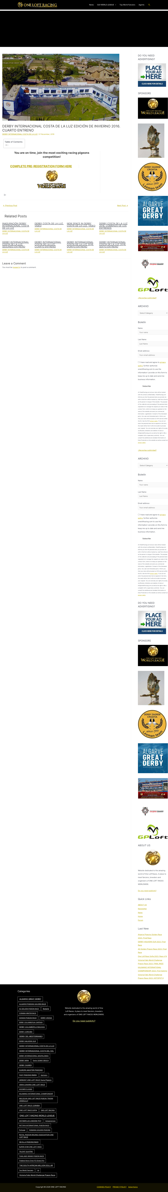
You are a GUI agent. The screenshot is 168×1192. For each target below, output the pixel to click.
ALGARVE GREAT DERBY (30, 999)
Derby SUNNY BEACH (41, 1060)
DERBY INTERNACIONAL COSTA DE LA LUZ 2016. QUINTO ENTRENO (80, 244)
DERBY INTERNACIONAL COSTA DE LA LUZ (19, 134)
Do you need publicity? (147, 891)
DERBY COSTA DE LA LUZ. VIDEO (49, 224)
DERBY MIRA (24, 1060)
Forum (140, 920)
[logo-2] (153, 264)
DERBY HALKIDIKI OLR (27, 1041)
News (140, 913)
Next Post (122, 205)
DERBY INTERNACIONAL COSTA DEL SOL (36, 1051)
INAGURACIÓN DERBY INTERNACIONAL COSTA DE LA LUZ (15, 225)
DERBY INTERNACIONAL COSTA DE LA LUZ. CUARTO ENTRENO (48, 244)
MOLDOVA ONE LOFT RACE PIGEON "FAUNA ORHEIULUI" (36, 1099)
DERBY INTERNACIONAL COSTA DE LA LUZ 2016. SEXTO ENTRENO (112, 244)
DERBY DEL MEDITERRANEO (31, 1036)
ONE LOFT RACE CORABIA (29, 1105)
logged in (16, 267)
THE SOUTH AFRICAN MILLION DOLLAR (36, 1165)
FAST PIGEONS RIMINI (28, 1075)
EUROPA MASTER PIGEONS (31, 1070)
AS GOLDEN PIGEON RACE (29, 1009)
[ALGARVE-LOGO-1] (153, 211)
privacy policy (154, 421)
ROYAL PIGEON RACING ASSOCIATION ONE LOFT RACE (36, 1136)
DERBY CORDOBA (25, 1032)
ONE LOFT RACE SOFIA (28, 1110)
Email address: (144, 351)
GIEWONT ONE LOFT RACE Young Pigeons (35, 1080)
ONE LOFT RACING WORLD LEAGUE (37, 1115)
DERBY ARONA (46, 1018)
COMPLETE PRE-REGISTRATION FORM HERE (41, 166)
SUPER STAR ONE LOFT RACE (30, 1147)
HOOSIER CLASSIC (25, 1089)
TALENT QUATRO (26, 1152)
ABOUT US (142, 905)
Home (140, 916)
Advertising (133, 1187)
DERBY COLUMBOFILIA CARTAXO (31, 1022)
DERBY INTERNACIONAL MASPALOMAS (34, 1056)
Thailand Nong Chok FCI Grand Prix (31, 1161)
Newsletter (142, 909)
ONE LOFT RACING (48, 1110)
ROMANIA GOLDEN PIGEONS (39, 1130)
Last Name (142, 339)
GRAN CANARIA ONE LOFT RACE (32, 1085)
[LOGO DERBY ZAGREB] (152, 177)
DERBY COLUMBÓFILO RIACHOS (32, 1027)
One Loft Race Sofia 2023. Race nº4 (152, 956)
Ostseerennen (50, 1121)
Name (140, 328)
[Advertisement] (84, 27)
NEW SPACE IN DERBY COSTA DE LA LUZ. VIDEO (81, 224)
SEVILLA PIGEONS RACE (29, 1142)
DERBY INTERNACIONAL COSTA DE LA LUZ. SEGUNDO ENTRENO (15, 244)
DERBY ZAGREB (25, 1065)
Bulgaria (46, 1009)
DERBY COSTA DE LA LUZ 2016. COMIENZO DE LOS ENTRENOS (113, 225)
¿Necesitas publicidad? (147, 298)
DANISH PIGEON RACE (28, 1018)
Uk (38, 1170)
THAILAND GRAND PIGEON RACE (31, 1156)
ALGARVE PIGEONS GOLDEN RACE (32, 1004)
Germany (44, 1075)
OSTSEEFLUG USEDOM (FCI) (30, 1121)
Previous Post (10, 205)
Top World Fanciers (26, 1170)
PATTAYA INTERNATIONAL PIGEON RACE (34, 1125)
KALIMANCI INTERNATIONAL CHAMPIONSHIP (36, 1094)
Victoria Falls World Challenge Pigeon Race (37, 1175)
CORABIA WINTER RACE (27, 1013)
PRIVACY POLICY (120, 1187)
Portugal (22, 1130)
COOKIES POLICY (104, 1187)
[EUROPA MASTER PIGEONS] (153, 241)
